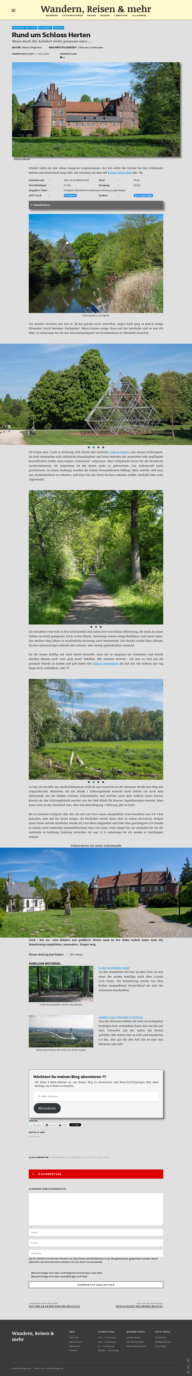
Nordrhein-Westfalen (25, 27)
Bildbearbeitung (163, 1341)
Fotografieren (72, 15)
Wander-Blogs (133, 1337)
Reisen (91, 15)
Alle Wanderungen (135, 1341)
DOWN (188, 1372)
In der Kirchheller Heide (114, 968)
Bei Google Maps (143, 195)
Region (105, 15)
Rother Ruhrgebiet (120, 173)
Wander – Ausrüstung (108, 1350)
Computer (121, 15)
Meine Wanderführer (136, 1346)
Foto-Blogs (160, 1346)
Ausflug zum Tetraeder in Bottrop (121, 1017)
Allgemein (139, 15)
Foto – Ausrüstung (107, 1337)
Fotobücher (160, 1337)
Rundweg (74, 1157)
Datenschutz (75, 1341)
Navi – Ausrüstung (107, 1341)
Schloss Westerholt (105, 663)
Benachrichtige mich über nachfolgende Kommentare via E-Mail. (66, 1273)
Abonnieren (47, 1108)
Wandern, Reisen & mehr (96, 8)
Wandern (52, 15)
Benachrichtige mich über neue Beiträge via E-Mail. (59, 1276)
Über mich (74, 1337)
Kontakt (73, 1350)
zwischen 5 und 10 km (96, 1157)
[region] (96, 395)
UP (188, 1367)
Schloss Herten (119, 452)
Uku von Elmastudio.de (52, 1368)
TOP (188, 1360)
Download (70, 195)
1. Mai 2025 (42, 53)
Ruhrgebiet (45, 27)
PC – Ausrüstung (106, 1346)
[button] (89, 447)
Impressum (74, 1346)
